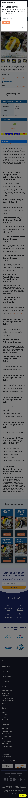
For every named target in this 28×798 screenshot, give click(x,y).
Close (23, 28)
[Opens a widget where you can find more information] (23, 795)
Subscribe (6, 22)
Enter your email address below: (9, 16)
